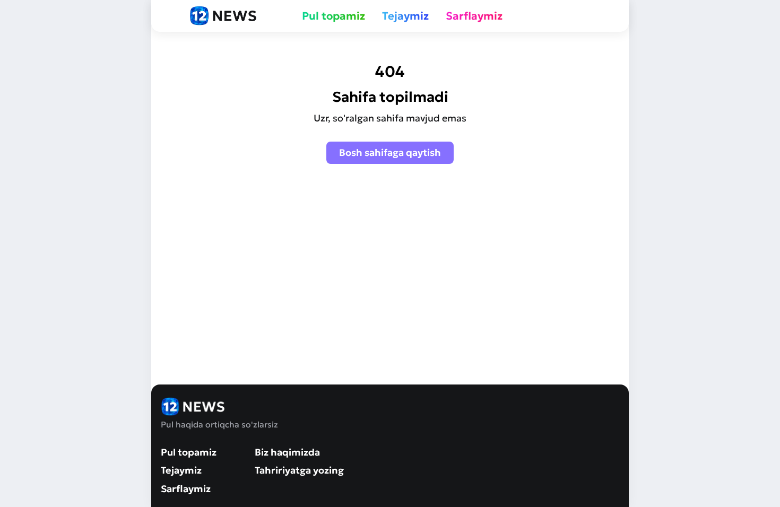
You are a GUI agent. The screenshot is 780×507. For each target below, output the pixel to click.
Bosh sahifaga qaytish (390, 152)
